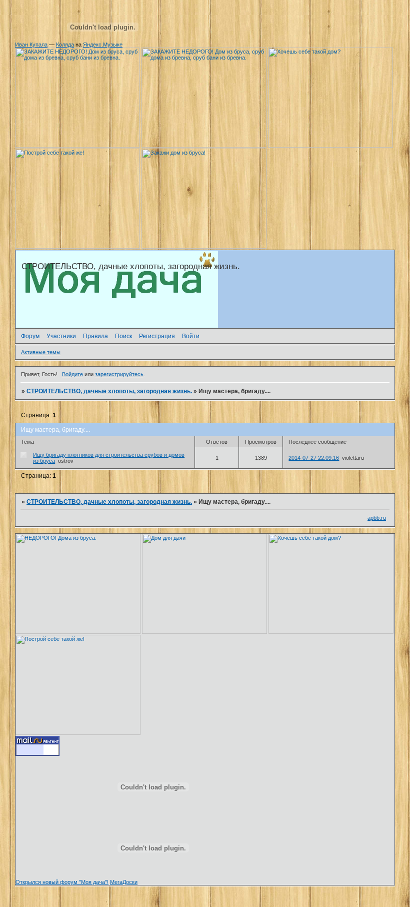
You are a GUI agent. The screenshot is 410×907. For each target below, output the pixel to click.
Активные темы (40, 352)
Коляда (65, 45)
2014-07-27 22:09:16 (313, 458)
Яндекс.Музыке (102, 45)
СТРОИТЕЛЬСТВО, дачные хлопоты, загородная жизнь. (109, 391)
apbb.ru (377, 518)
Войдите (72, 374)
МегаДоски (124, 882)
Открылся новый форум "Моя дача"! (62, 882)
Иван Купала (31, 45)
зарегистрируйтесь (119, 374)
